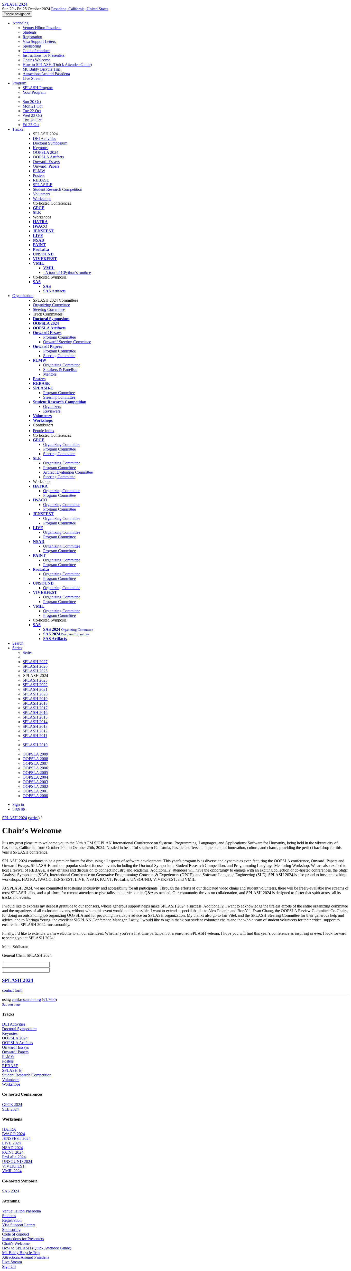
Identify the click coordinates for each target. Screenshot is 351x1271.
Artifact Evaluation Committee (68, 472)
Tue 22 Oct (32, 111)
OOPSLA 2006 (35, 768)
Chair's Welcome (36, 60)
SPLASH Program (38, 87)
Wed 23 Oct (32, 115)
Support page (11, 1004)
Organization (22, 295)
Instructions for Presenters (43, 55)
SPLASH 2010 (35, 745)
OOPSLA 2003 (35, 782)
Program (19, 83)
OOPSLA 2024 (45, 152)
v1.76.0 (49, 999)
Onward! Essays (46, 161)
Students (29, 32)
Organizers (52, 406)
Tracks (17, 129)
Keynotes (40, 148)
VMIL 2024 (12, 1171)
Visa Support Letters (39, 41)
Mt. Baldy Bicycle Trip (41, 69)
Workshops (42, 198)
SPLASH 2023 (35, 680)
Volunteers (41, 194)
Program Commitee (59, 392)
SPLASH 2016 (35, 712)
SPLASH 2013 (35, 726)
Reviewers (51, 411)
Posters (38, 175)
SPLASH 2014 (35, 722)
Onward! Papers (46, 166)
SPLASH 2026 (35, 666)
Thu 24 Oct (32, 120)
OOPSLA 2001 (35, 791)
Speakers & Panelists (60, 369)
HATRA (9, 1129)
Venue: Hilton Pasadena (42, 27)
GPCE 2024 (12, 1104)
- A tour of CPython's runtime (67, 272)
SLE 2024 (10, 1109)
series (33, 818)
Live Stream (32, 78)
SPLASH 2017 (35, 708)
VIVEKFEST (13, 1166)
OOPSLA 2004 (35, 777)
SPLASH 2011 (35, 735)
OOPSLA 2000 (35, 796)
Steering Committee (49, 309)
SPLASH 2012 (35, 731)
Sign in (18, 804)
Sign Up (9, 1266)
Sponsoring (32, 46)
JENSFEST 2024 (16, 1138)
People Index (43, 430)
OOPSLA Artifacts (48, 157)
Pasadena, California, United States (79, 9)
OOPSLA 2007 (35, 763)
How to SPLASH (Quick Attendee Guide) (57, 64)
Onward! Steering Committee (67, 342)
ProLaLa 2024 (14, 1157)
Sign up (18, 809)
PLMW (39, 171)
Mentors (50, 374)
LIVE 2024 (11, 1143)
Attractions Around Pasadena (46, 74)
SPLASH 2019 (35, 698)
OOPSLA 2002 (35, 786)
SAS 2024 (10, 1191)
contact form (12, 990)
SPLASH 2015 (35, 717)
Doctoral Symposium (50, 143)
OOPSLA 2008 (35, 759)
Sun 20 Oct (32, 101)
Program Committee (59, 337)
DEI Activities (44, 138)
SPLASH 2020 (35, 694)
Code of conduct (36, 51)
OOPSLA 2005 (35, 772)
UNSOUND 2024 (17, 1161)
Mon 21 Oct (32, 106)
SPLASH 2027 (35, 662)
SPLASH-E (42, 185)
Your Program (34, 92)
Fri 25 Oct (31, 124)
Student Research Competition (57, 189)
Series (27, 652)
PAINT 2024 (12, 1152)
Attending (20, 23)
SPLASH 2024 (14, 818)
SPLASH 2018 (35, 703)
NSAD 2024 (12, 1147)
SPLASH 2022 (35, 685)
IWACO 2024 (13, 1134)
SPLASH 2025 (35, 671)
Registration (32, 37)
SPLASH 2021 (35, 689)
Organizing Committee (51, 305)
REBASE (41, 180)
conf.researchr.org (26, 999)
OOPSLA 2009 (35, 754)
